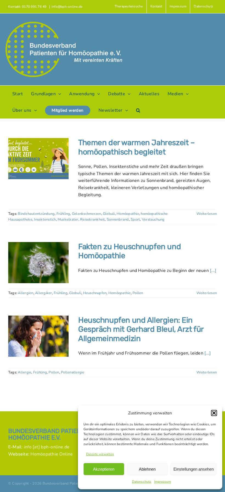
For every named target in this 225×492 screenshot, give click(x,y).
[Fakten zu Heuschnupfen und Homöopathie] (38, 262)
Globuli (109, 213)
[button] (214, 413)
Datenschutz (141, 481)
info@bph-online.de (67, 6)
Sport (135, 219)
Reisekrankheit (92, 219)
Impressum (162, 481)
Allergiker (43, 293)
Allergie (24, 372)
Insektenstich (45, 219)
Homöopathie (128, 213)
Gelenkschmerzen (86, 213)
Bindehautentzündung (36, 213)
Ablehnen (147, 469)
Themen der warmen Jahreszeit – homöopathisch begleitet (136, 147)
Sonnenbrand (118, 219)
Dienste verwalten (100, 454)
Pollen (138, 293)
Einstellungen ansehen (193, 469)
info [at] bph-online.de (47, 447)
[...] (213, 271)
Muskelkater (68, 219)
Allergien (25, 293)
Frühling (63, 213)
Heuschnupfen (95, 293)
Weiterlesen (206, 213)
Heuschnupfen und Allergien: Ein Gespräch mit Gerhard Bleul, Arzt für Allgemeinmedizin (141, 329)
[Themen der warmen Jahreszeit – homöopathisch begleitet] (38, 158)
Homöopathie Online (51, 454)
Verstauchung (153, 219)
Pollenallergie (72, 372)
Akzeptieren (103, 469)
